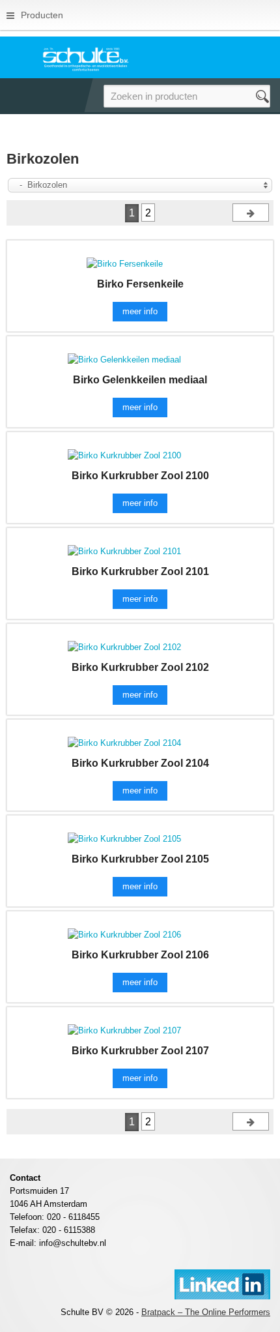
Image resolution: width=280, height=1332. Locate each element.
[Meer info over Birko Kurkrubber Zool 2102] (124, 646)
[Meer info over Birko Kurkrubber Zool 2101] (124, 550)
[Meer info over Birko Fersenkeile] (125, 263)
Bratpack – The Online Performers (205, 1312)
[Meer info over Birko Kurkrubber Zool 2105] (124, 838)
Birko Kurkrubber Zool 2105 (140, 859)
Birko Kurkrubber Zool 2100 (140, 475)
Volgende (250, 212)
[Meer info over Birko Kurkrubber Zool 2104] (124, 742)
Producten (42, 15)
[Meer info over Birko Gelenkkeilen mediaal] (124, 359)
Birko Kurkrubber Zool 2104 (140, 763)
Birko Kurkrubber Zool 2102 (140, 667)
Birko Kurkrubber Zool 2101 (140, 571)
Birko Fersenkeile (140, 283)
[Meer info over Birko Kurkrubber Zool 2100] (124, 455)
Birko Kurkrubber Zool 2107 (140, 1050)
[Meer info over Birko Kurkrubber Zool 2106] (124, 934)
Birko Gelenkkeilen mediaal (140, 379)
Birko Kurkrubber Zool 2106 (140, 954)
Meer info (140, 311)
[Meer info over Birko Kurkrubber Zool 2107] (124, 1030)
